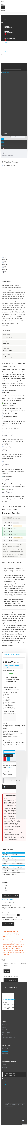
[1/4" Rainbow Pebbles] (5, 995)
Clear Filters (9, 923)
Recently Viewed (11, 987)
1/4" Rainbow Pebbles (8, 155)
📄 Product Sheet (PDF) (10, 787)
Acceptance (7, 741)
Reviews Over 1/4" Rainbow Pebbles (12, 900)
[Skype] (6, 1090)
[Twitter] (6, 1084)
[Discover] (6, 1121)
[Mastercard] (6, 1115)
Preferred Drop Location (10, 692)
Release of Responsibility (11, 731)
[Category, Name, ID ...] (1, 135)
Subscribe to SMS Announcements (10, 1074)
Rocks (4, 153)
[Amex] (6, 1118)
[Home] (5, 18)
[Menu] (2, 132)
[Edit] (2, 22)
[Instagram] (6, 1087)
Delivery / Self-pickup (9, 687)
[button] (8, 756)
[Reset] (3, 7)
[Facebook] (6, 1081)
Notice (5, 723)
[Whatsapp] (6, 1093)
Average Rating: (8, 902)
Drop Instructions (8, 711)
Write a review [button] (15, 654)
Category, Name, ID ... (5, 137)
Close (7, 971)
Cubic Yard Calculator (13, 780)
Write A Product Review (11, 895)
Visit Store (9, 767)
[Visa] (6, 1111)
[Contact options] (24, 1122)
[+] (21, 785)
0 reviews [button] (6, 654)
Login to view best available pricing (11, 666)
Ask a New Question (10, 980)
